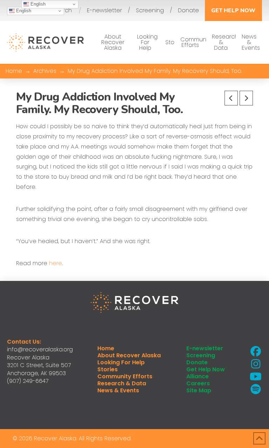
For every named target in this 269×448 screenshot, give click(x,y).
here (55, 263)
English (23, 10)
